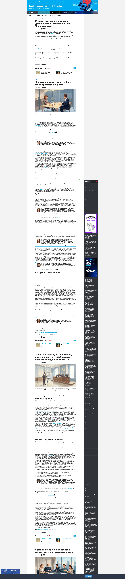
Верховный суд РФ (53, 529)
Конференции (37, 15)
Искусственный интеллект (49, 334)
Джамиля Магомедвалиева (44, 332)
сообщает (53, 33)
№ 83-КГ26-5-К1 (67, 428)
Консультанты (39, 334)
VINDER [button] (45, 167)
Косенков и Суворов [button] (39, 125)
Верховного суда (58, 428)
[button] (41, 28)
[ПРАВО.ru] (33, 12)
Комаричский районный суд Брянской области (44, 411)
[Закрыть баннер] (19, 570)
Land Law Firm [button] (51, 494)
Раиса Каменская (53, 332)
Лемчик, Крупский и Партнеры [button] (41, 153)
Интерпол (56, 62)
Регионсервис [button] (50, 455)
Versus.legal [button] (60, 442)
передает (59, 43)
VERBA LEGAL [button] (42, 189)
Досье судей (44, 15)
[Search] (83, 15)
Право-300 (31, 15)
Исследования (58, 15)
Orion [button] (64, 204)
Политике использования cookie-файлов (40, 577)
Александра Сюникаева (43, 529)
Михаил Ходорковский (64, 62)
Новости (37, 18)
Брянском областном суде (58, 423)
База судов (51, 15)
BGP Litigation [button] (47, 129)
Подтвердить (88, 576)
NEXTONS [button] (53, 132)
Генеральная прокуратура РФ (46, 62)
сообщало (39, 48)
